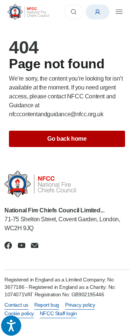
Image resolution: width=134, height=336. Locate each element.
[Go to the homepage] (28, 11)
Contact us (16, 305)
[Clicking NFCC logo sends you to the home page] (67, 184)
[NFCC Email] (34, 245)
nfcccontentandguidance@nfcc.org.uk (56, 114)
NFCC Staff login (58, 313)
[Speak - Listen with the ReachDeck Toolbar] (11, 326)
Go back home (66, 139)
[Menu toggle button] (119, 11)
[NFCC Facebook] (8, 245)
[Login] (97, 11)
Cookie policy (19, 313)
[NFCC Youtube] (21, 245)
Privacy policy (80, 305)
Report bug (46, 305)
